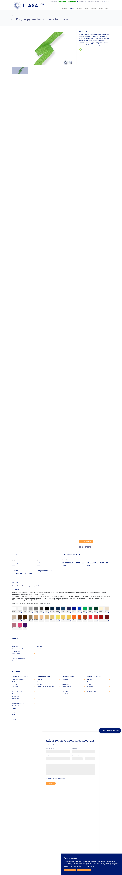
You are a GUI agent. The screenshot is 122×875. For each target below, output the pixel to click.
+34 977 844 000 (91, 1)
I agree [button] (67, 870)
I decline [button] (73, 870)
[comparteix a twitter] (83, 547)
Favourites (82, 1)
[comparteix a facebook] (80, 547)
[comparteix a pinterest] (89, 547)
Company (65, 8)
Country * (87, 755)
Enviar (50, 783)
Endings (86, 8)
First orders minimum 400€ (53, 780)
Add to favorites (87, 541)
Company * (74, 748)
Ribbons (30, 15)
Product (23, 15)
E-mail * (47, 755)
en (104, 1)
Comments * (48, 763)
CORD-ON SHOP (53, 1)
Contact (97, 1)
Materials (94, 8)
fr (106, 1)
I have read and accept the (56, 778)
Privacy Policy (62, 778)
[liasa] (28, 5)
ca (102, 1)
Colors (101, 8)
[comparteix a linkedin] (86, 547)
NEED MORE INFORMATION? (111, 730)
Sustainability (62, 1)
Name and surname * (50, 748)
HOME (17, 15)
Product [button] (71, 8)
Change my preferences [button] (83, 870)
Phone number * (75, 755)
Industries (79, 8)
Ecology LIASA (71, 1)
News (106, 8)
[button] (17, 47)
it (108, 1)
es (100, 1)
